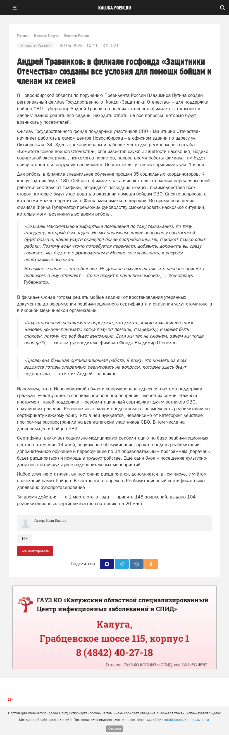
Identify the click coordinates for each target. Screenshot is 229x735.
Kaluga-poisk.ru (114, 8)
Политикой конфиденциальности (182, 720)
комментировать (35, 551)
